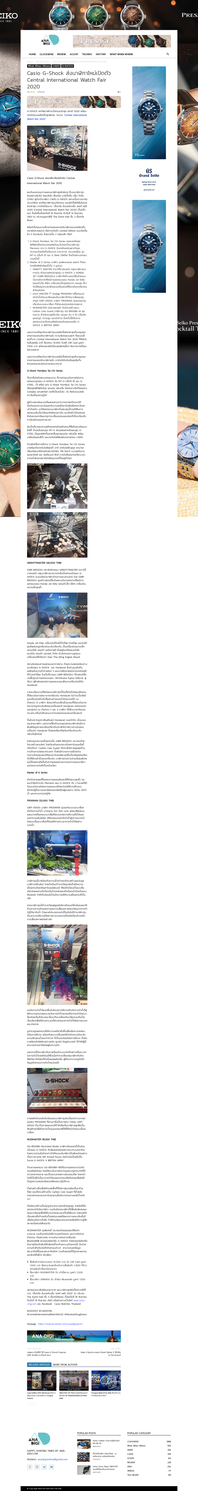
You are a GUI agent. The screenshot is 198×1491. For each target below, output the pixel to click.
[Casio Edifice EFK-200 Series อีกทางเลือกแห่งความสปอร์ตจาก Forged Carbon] (41, 1381)
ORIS (129, 1466)
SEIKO (130, 1449)
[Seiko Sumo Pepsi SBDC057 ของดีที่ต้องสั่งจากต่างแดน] (84, 1470)
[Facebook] (29, 1467)
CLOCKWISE (46, 54)
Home (32, 54)
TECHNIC (87, 54)
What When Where (121, 54)
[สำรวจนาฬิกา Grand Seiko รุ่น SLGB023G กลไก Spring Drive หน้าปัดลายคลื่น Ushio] (149, 179)
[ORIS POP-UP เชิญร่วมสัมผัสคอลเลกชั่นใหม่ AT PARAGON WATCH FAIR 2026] (74, 1381)
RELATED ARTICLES (39, 1364)
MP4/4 (32, 92)
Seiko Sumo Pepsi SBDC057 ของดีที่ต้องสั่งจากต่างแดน (105, 1468)
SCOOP (74, 54)
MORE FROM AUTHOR (65, 1364)
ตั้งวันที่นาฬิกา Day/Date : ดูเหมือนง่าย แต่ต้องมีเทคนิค (104, 1455)
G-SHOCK (67, 66)
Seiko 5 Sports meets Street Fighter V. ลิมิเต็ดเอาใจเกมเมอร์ (101, 1353)
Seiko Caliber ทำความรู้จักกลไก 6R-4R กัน (106, 1442)
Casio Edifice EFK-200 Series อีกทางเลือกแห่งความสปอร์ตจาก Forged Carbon (41, 1395)
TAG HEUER (132, 1474)
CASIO (56, 66)
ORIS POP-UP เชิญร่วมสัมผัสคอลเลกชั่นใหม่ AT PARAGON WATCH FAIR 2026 (73, 1395)
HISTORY (101, 54)
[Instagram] (37, 1467)
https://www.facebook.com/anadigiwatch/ (60, 1324)
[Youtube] (51, 1467)
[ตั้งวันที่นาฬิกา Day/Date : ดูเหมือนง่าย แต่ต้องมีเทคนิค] (83, 1457)
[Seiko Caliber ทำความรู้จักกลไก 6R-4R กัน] (84, 1444)
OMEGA (130, 1470)
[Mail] (44, 1467)
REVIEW (61, 54)
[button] (167, 54)
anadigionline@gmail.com (53, 1459)
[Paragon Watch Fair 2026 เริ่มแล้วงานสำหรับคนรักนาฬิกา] (106, 1381)
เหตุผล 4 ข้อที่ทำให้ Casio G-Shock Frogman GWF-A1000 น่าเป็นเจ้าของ (46, 1353)
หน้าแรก (30, 61)
